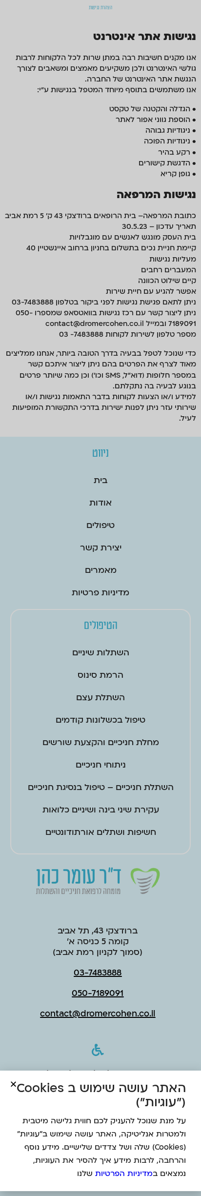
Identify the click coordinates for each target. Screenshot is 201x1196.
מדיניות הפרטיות (124, 1173)
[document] (100, 598)
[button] (13, 1084)
